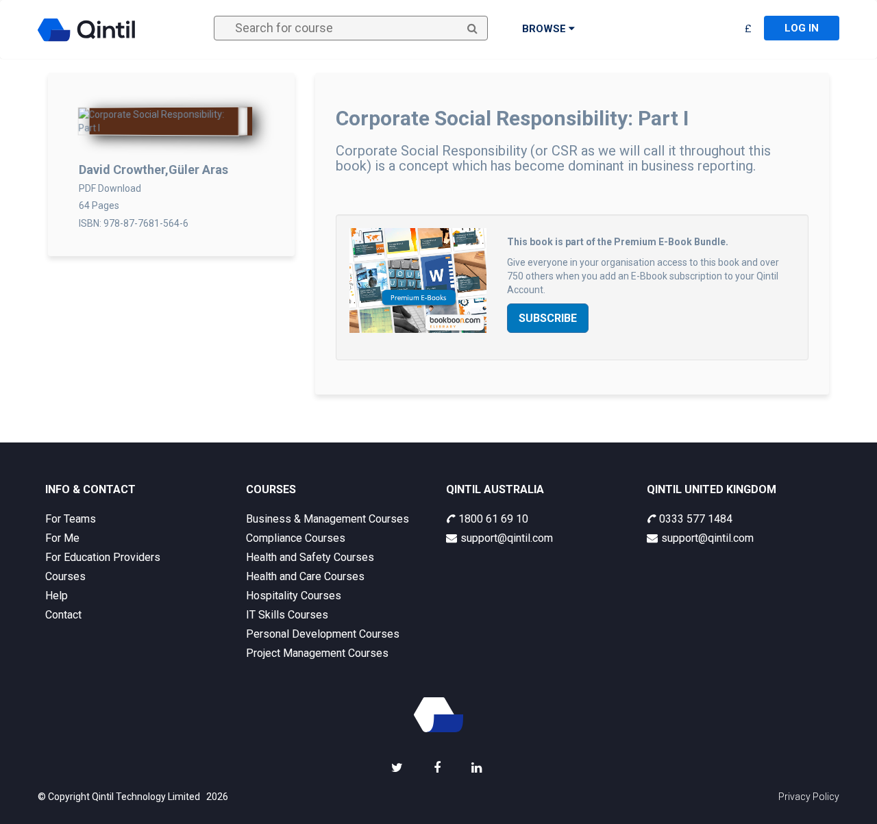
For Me (62, 538)
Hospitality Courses (293, 595)
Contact (63, 614)
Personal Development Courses (322, 633)
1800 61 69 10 (493, 518)
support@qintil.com (506, 538)
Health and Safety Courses (310, 557)
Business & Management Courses (327, 518)
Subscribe (548, 318)
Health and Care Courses (305, 576)
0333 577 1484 (695, 518)
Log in (802, 28)
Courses (65, 576)
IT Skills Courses (287, 614)
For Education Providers (102, 557)
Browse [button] (545, 29)
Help (56, 595)
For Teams (70, 518)
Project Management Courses (317, 653)
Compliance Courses (295, 538)
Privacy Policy (808, 796)
